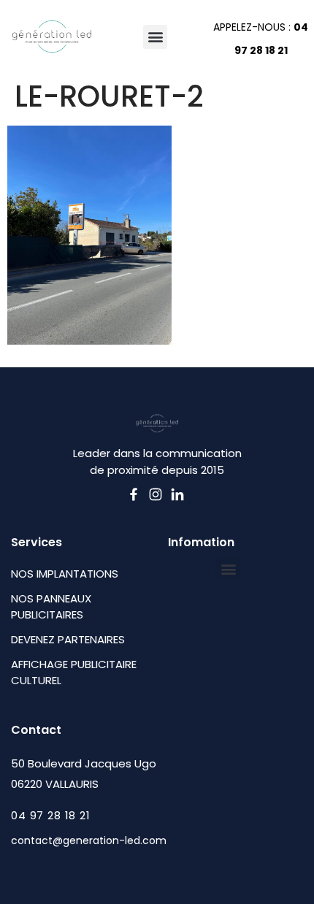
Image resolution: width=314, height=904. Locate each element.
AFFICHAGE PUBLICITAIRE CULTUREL (74, 672)
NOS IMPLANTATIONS (64, 573)
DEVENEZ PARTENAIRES (68, 639)
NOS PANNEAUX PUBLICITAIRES (51, 606)
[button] (155, 37)
